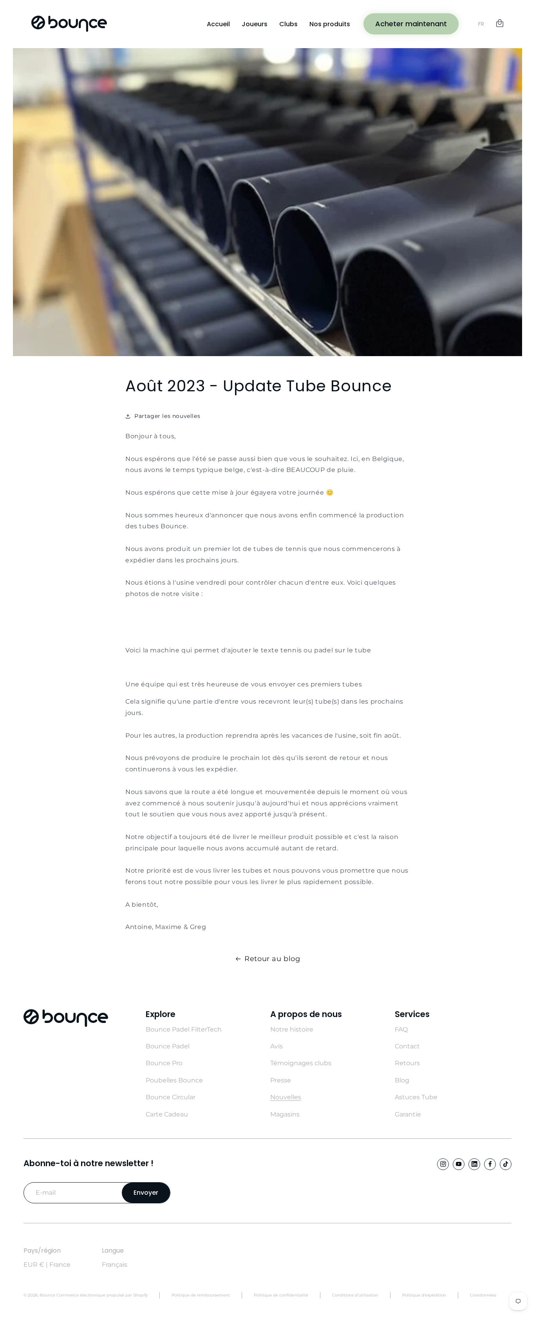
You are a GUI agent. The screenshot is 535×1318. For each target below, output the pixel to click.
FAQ (401, 1029)
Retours (407, 1063)
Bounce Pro (164, 1063)
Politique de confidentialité (281, 1295)
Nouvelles (285, 1097)
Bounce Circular (170, 1097)
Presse (280, 1080)
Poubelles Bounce (174, 1080)
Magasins (285, 1114)
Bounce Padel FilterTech (184, 1029)
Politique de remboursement (201, 1295)
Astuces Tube (416, 1097)
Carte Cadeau (167, 1114)
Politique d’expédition (424, 1295)
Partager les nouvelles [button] (167, 416)
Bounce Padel (168, 1046)
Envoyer (146, 1192)
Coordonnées (483, 1295)
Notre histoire (291, 1029)
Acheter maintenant (411, 24)
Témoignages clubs (300, 1063)
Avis (276, 1046)
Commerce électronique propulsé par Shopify (102, 1295)
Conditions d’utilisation (355, 1295)
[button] (500, 22)
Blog (402, 1080)
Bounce (47, 1295)
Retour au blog (272, 958)
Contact (407, 1046)
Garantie (408, 1114)
